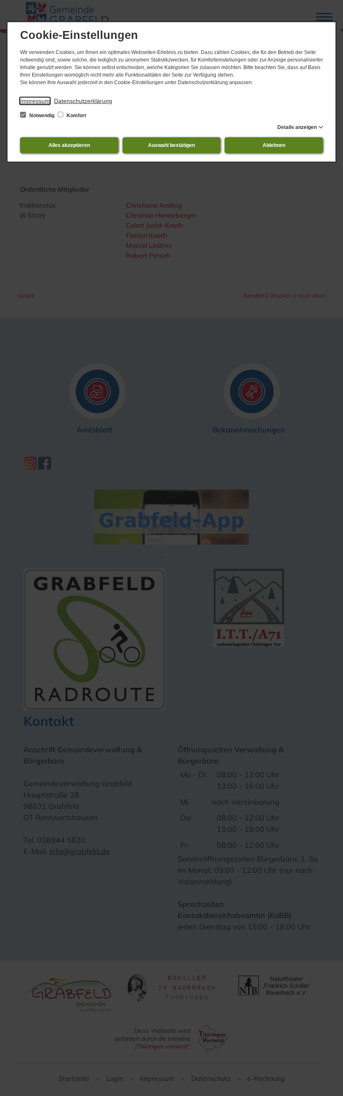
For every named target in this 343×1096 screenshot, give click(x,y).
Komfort (75, 115)
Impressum (35, 101)
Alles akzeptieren (69, 145)
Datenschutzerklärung (83, 101)
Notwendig (42, 115)
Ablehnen (274, 145)
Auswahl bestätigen (171, 145)
